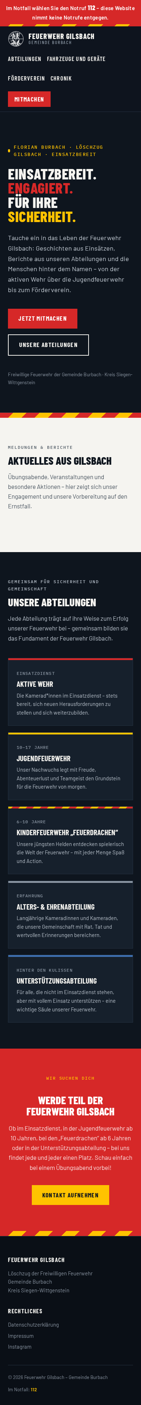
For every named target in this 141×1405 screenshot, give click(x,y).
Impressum (21, 1335)
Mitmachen (29, 99)
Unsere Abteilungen (48, 344)
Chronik (61, 78)
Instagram (19, 1346)
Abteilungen (24, 58)
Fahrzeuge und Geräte (76, 58)
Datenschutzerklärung (33, 1324)
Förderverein (26, 78)
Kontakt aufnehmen (70, 1194)
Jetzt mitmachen (42, 318)
